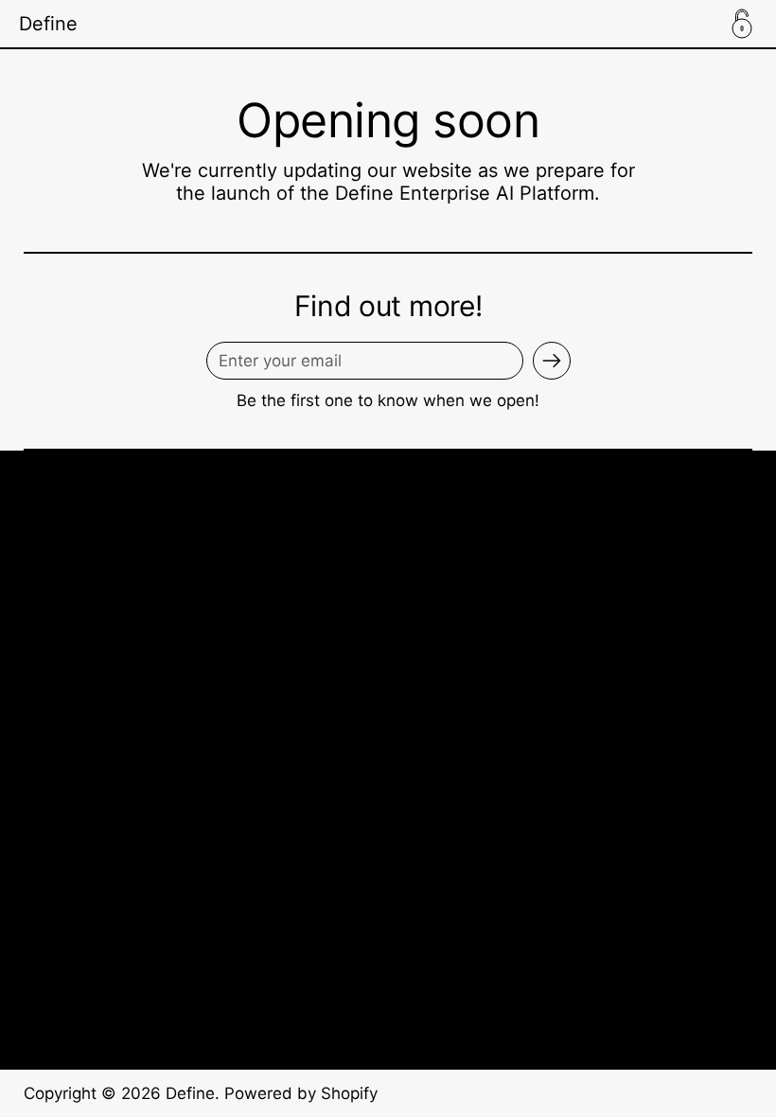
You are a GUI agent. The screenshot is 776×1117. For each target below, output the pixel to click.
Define (48, 23)
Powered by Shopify (301, 1093)
